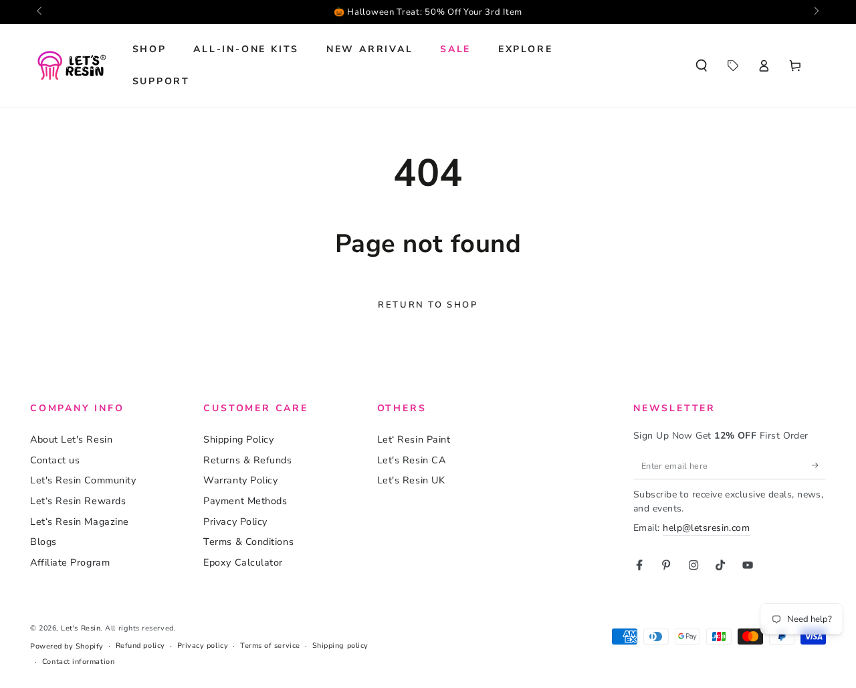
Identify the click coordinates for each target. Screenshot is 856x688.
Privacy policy (203, 646)
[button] (701, 65)
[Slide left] (40, 12)
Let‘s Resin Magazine (79, 521)
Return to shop (427, 305)
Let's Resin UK (411, 480)
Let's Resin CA (411, 460)
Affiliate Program (70, 562)
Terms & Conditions (248, 541)
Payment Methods (245, 500)
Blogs (43, 541)
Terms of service (270, 646)
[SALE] (732, 65)
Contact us (55, 460)
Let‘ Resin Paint (414, 439)
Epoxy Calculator (243, 562)
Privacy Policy (235, 521)
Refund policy (140, 646)
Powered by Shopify (67, 646)
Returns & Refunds (247, 460)
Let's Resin (80, 628)
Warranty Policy (240, 480)
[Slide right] (815, 12)
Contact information (78, 662)
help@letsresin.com (706, 528)
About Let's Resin (71, 439)
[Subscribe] (819, 465)
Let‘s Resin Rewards (78, 500)
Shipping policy (340, 646)
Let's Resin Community (83, 480)
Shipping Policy (238, 439)
